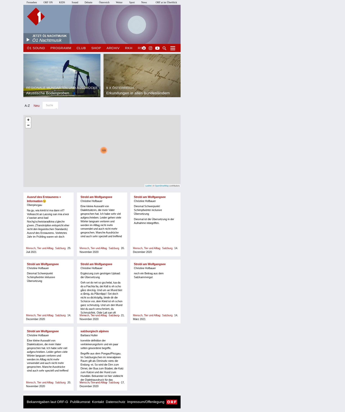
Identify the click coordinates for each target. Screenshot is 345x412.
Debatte (88, 2)
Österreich (104, 2)
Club (81, 48)
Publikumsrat (80, 402)
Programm (60, 48)
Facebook (144, 48)
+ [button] (28, 120)
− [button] (28, 125)
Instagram (150, 48)
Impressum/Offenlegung (145, 402)
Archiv (113, 48)
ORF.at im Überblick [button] (166, 2)
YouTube (157, 48)
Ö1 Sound (36, 48)
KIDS (62, 2)
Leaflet (148, 185)
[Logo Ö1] (36, 17)
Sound (75, 2)
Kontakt (98, 402)
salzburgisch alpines (94, 331)
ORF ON (48, 2)
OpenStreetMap (162, 185)
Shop (96, 48)
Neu (37, 105)
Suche (164, 48)
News (144, 2)
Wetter (119, 2)
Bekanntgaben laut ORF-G (47, 402)
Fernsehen (32, 2)
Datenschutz (115, 402)
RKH (128, 48)
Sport (132, 2)
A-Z (27, 105)
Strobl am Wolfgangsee (96, 197)
